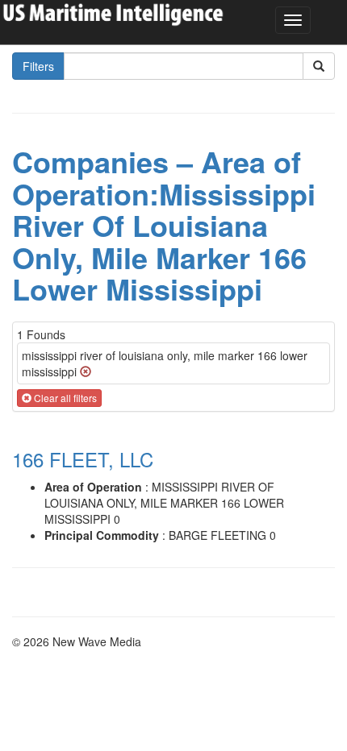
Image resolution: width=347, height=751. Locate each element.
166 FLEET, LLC (82, 459)
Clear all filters (64, 398)
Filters (38, 66)
